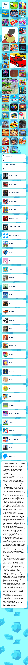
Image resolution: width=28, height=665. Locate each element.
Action (11, 447)
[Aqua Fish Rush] (22, 90)
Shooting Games (14, 192)
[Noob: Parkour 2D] (22, 132)
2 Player (11, 430)
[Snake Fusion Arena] (22, 22)
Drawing (11, 337)
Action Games (13, 175)
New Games (7, 156)
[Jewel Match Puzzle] (22, 81)
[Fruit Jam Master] (14, 22)
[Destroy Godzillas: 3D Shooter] (14, 13)
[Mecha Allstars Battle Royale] (22, 13)
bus (10, 303)
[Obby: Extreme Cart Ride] (5, 56)
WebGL (11, 328)
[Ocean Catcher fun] (5, 13)
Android (11, 405)
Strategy (11, 277)
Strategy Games (13, 218)
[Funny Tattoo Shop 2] (5, 141)
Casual (11, 260)
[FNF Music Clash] (5, 73)
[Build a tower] (22, 39)
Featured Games (9, 165)
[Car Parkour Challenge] (14, 149)
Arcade (11, 294)
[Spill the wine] (22, 115)
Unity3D (11, 320)
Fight (11, 422)
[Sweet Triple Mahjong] (22, 73)
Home (5, 4)
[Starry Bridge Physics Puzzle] (5, 107)
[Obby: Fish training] (14, 124)
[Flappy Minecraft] (22, 107)
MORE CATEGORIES (14, 235)
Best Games (7, 160)
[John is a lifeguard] (10, 86)
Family (11, 269)
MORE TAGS (12, 456)
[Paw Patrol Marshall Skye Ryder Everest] (5, 64)
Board (11, 243)
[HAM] (10, 35)
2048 (10, 379)
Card (10, 252)
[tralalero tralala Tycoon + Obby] (22, 98)
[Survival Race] (18, 60)
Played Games (8, 169)
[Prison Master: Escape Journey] (22, 124)
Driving (11, 311)
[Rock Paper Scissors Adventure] (14, 132)
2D (9, 388)
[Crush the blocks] (5, 22)
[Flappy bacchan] (5, 115)
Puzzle (11, 362)
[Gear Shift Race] (5, 124)
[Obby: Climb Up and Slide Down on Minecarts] (22, 30)
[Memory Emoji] (5, 98)
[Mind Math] (14, 107)
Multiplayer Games (14, 226)
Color (11, 354)
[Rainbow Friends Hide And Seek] (22, 5)
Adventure (12, 286)
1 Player (11, 371)
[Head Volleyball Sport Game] (14, 47)
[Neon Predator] (22, 47)
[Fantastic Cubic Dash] (5, 47)
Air (10, 396)
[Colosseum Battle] (5, 132)
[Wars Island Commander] (14, 141)
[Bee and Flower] (14, 5)
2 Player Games (13, 439)
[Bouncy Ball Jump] (14, 98)
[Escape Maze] (14, 73)
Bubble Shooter (14, 413)
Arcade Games (13, 201)
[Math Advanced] (5, 149)
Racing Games (13, 184)
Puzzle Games (13, 209)
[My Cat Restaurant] (22, 141)
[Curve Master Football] (14, 115)
